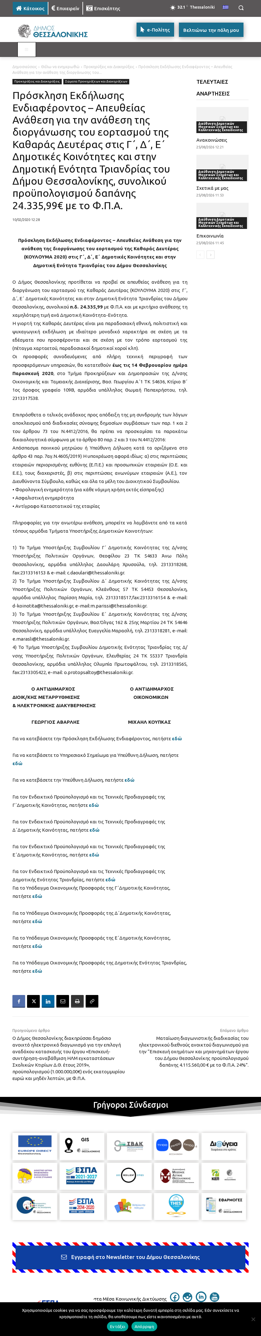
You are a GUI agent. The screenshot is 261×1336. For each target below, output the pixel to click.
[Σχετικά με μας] (222, 168)
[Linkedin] (48, 1001)
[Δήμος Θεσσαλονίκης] (56, 31)
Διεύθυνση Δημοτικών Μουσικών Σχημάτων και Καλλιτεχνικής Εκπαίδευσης (220, 127)
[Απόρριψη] (253, 1319)
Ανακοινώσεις (211, 140)
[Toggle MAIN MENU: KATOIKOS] (27, 49)
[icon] (174, 1300)
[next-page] (211, 255)
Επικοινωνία (210, 235)
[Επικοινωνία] (222, 216)
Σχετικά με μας (212, 188)
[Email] (62, 1001)
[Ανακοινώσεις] (222, 120)
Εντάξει (117, 1326)
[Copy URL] (92, 1001)
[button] (240, 7)
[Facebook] (18, 1001)
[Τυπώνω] (77, 1001)
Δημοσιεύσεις (24, 67)
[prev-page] (200, 255)
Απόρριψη (144, 1326)
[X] (33, 1001)
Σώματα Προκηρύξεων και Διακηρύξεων (96, 81)
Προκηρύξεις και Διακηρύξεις (109, 67)
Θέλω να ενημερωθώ (60, 67)
